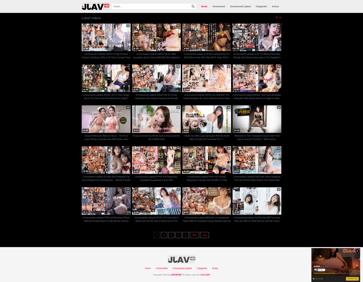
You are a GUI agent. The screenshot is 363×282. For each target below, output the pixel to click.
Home (204, 6)
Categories (261, 6)
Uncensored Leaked (240, 6)
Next (194, 235)
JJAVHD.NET (176, 274)
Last (205, 235)
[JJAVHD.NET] (95, 6)
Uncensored (218, 6)
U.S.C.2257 (205, 274)
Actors (275, 6)
